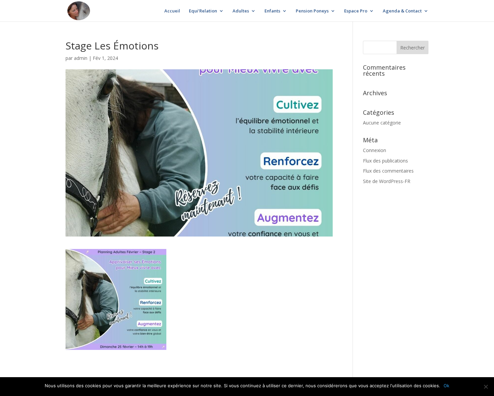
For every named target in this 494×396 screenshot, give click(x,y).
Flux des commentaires (388, 171)
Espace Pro (355, 11)
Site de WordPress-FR (386, 181)
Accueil (172, 11)
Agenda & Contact (402, 11)
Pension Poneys (312, 11)
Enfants (272, 11)
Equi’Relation (203, 11)
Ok (446, 385)
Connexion (374, 150)
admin (80, 58)
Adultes (241, 11)
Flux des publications (385, 160)
